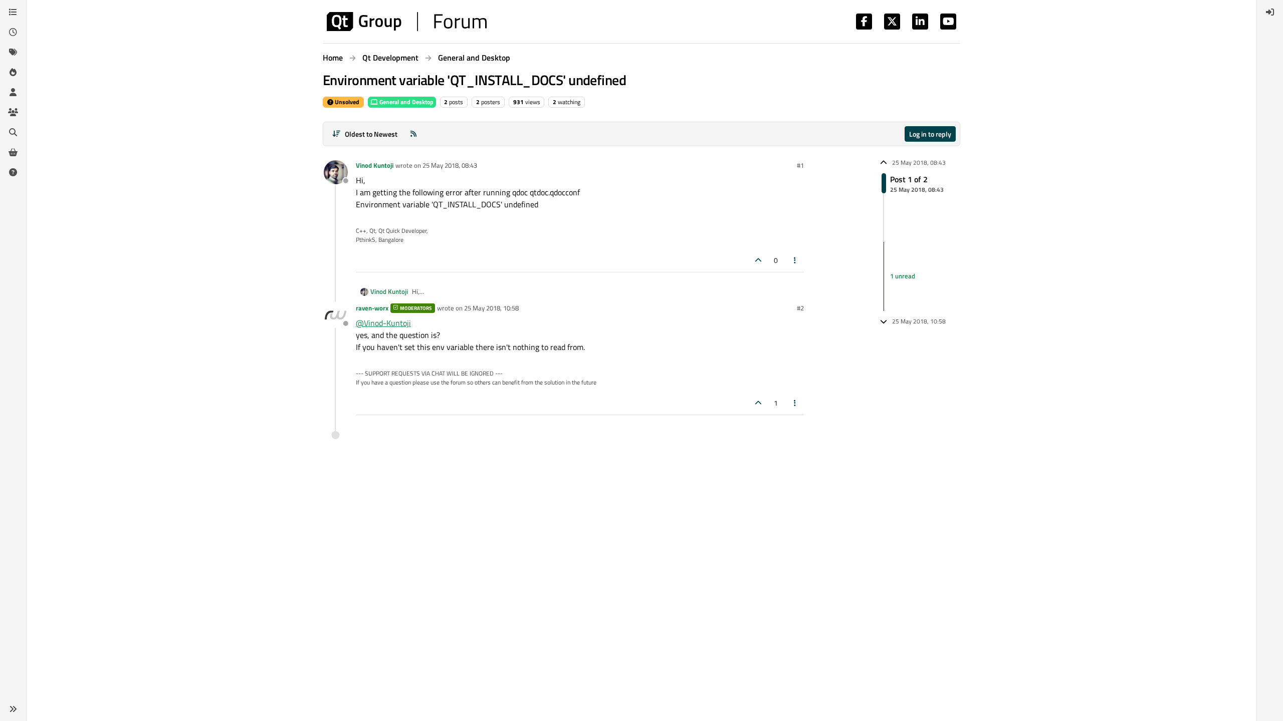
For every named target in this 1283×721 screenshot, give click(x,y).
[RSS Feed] (413, 134)
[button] (13, 709)
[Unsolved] (13, 172)
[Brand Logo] (407, 21)
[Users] (13, 92)
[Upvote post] (758, 260)
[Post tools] (795, 260)
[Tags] (13, 52)
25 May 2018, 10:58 (491, 308)
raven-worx (372, 308)
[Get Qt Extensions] (13, 152)
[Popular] (13, 72)
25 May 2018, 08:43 (449, 165)
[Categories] (13, 12)
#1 (800, 165)
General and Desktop (406, 102)
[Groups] (13, 112)
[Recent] (13, 32)
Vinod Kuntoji (374, 165)
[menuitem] (1270, 12)
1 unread (902, 276)
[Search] (13, 132)
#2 (800, 308)
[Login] (1270, 12)
